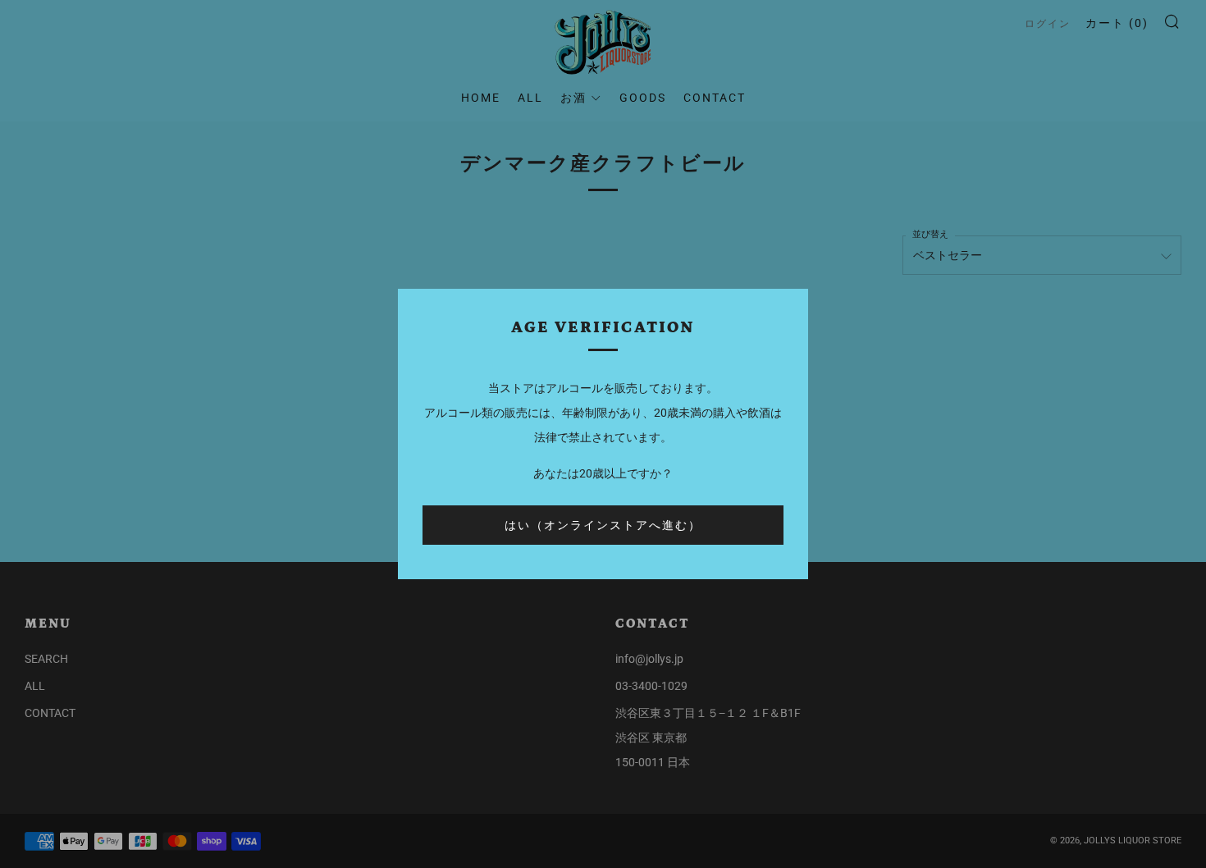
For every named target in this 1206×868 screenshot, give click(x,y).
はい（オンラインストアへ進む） (603, 525)
